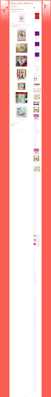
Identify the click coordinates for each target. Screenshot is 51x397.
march (34, 353)
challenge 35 (35, 318)
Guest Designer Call (35, 347)
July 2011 (34, 215)
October (35, 123)
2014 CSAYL (35, 280)
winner (34, 387)
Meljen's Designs (35, 355)
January (35, 136)
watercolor (34, 386)
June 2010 (34, 225)
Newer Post (12, 128)
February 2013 (35, 201)
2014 (34, 137)
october (34, 361)
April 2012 (34, 209)
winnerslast (34, 392)
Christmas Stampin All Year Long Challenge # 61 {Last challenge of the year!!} (38, 239)
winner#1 (34, 388)
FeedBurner (38, 70)
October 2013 (35, 194)
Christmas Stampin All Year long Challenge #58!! (38, 235)
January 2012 (35, 211)
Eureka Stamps (35, 340)
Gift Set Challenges (35, 345)
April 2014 (34, 190)
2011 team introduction (35, 273)
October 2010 (35, 222)
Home (21, 128)
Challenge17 (34, 323)
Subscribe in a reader (35, 63)
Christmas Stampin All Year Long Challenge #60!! (38, 243)
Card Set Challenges (35, 310)
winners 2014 (35, 391)
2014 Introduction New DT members (35, 281)
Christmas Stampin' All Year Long (21, 3)
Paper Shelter (35, 362)
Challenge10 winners (35, 322)
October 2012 (35, 204)
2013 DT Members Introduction (35, 277)
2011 (34, 139)
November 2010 (35, 221)
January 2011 (35, 220)
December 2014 (35, 183)
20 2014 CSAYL (35, 272)
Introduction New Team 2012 (35, 350)
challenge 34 (35, 317)
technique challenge (35, 377)
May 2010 (34, 226)
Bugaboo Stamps (35, 306)
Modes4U (34, 356)
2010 (34, 140)
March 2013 (34, 200)
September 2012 (35, 205)
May (35, 127)
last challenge (35, 351)
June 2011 (34, 216)
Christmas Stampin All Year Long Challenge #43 (37, 132)
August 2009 (35, 231)
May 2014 (34, 189)
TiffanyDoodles (35, 380)
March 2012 (34, 210)
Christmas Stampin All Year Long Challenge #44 (37, 130)
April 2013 (34, 199)
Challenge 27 (35, 316)
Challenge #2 (35, 312)
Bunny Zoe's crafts (35, 307)
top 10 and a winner (35, 381)
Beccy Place (35, 303)
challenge (14, 123)
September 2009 (35, 230)
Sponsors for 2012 (35, 375)
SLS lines (34, 372)
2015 (12, 123)
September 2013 (35, 195)
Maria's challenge (35, 354)
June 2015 (34, 178)
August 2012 (35, 206)
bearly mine (35, 302)
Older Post (31, 128)
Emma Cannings (35, 338)
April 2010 (34, 227)
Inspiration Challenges (34, 349)
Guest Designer (35, 346)
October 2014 (35, 185)
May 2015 (34, 179)
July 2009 (34, 232)
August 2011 (34, 214)
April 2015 (34, 180)
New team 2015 (35, 357)
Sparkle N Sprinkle (35, 373)
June (35, 126)
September (36, 124)
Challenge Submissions (35, 321)
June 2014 (34, 188)
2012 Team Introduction (35, 275)
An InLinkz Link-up (11, 121)
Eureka (34, 339)
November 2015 (35, 174)
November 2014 (35, 184)
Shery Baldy (16, 123)
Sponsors (18, 123)
